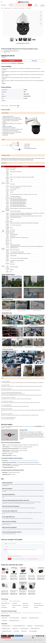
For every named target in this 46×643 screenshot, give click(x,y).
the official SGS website (27, 426)
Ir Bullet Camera (15, 628)
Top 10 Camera (16, 631)
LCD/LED (13, 607)
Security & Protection (8, 8)
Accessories (36, 607)
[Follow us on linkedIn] (32, 637)
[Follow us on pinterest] (43, 635)
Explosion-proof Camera (16, 605)
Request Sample (20, 63)
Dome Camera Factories (39, 625)
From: (6, 543)
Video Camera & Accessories (14, 617)
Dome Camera (4, 617)
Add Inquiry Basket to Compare (23, 43)
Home (2, 8)
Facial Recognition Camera (33, 617)
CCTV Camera (28, 8)
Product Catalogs (17, 601)
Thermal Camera (34, 460)
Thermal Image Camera (5, 603)
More (2, 633)
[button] (1, 1)
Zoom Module (14, 603)
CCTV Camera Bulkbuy (33, 631)
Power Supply (25, 607)
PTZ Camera (23, 460)
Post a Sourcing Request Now (32, 558)
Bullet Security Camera (6, 628)
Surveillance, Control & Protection (19, 8)
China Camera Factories (6, 625)
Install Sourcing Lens (6, 637)
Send (9, 558)
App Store (4, 635)
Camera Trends (24, 631)
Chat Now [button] (35, 60)
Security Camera (17, 460)
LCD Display (28, 460)
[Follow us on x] (38, 635)
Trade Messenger (18, 635)
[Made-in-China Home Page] (23, 2)
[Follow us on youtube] (41, 635)
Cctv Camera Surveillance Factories (19, 625)
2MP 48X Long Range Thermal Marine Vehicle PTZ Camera (14, 592)
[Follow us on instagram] (40, 635)
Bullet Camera (25, 603)
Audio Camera (4, 620)
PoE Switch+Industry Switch (39, 605)
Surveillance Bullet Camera (35, 628)
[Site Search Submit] (30, 5)
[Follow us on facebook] (36, 635)
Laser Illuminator (4, 607)
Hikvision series (25, 605)
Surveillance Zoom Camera (6, 631)
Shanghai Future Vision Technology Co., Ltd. (11, 50)
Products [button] (11, 4)
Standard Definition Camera (14, 620)
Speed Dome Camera (37, 603)
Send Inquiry (11, 60)
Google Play (10, 635)
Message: (5, 549)
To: (6, 546)
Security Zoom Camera (24, 628)
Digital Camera (24, 617)
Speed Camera (29, 625)
